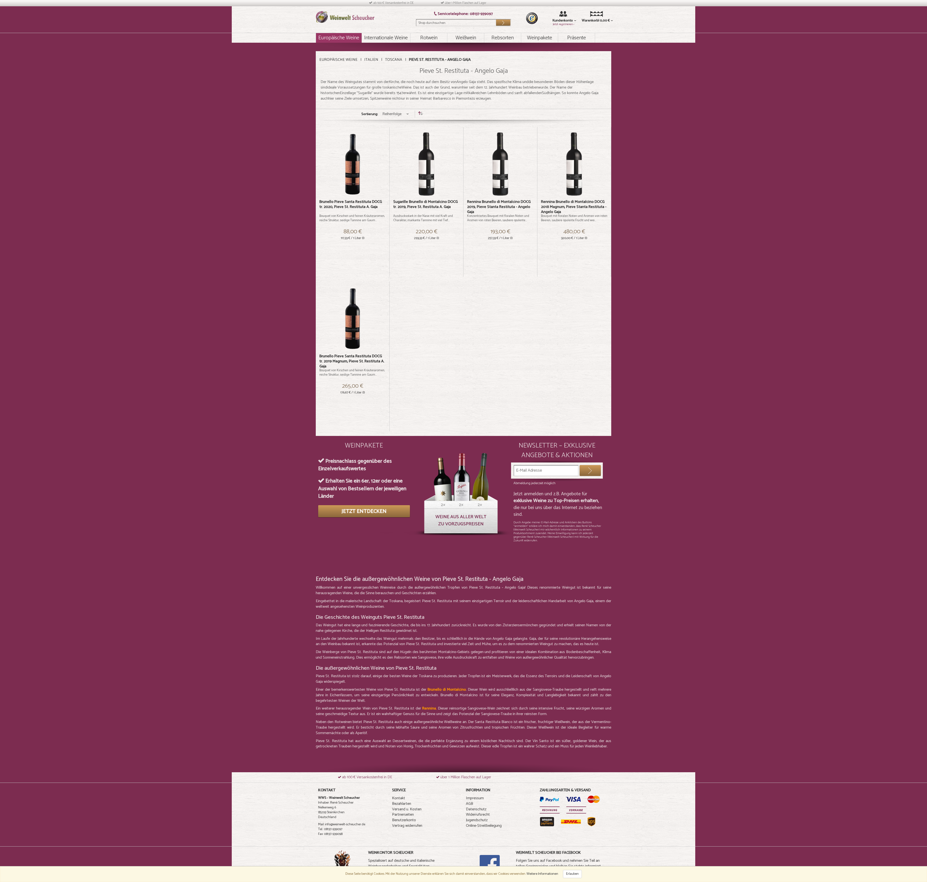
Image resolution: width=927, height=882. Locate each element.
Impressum (475, 798)
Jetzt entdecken (364, 511)
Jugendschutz (477, 820)
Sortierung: (369, 114)
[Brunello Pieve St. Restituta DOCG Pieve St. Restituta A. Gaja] (352, 164)
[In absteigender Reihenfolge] (420, 114)
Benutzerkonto (404, 820)
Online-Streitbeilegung (484, 825)
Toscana (393, 59)
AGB (469, 803)
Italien (371, 59)
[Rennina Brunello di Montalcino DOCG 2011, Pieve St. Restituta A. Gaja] (500, 164)
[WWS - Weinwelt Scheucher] (345, 17)
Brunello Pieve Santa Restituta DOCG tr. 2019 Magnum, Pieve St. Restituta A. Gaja (351, 361)
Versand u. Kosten (406, 809)
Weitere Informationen (542, 874)
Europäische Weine (338, 59)
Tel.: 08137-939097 (330, 829)
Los (503, 21)
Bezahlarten (401, 803)
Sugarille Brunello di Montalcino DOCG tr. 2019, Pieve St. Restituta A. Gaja (425, 204)
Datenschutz (476, 809)
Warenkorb (589, 20)
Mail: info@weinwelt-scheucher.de (341, 824)
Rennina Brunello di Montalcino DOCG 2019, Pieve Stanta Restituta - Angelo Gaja (499, 207)
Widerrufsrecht (478, 814)
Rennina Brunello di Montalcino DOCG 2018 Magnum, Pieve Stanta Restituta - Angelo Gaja (573, 207)
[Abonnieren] (590, 470)
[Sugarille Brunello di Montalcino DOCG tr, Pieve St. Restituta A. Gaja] (426, 164)
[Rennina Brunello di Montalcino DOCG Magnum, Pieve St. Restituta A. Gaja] (574, 164)
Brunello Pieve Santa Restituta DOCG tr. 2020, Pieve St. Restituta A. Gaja (350, 204)
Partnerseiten (403, 814)
